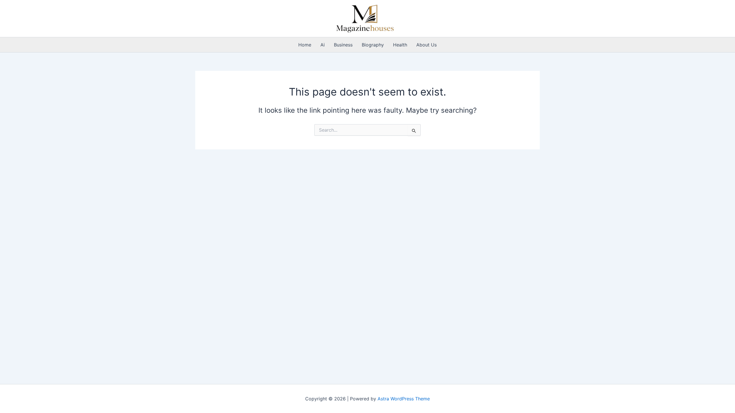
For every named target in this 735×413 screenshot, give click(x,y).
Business (343, 45)
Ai (322, 45)
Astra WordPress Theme (404, 399)
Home (304, 45)
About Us (426, 45)
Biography (373, 45)
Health (400, 45)
